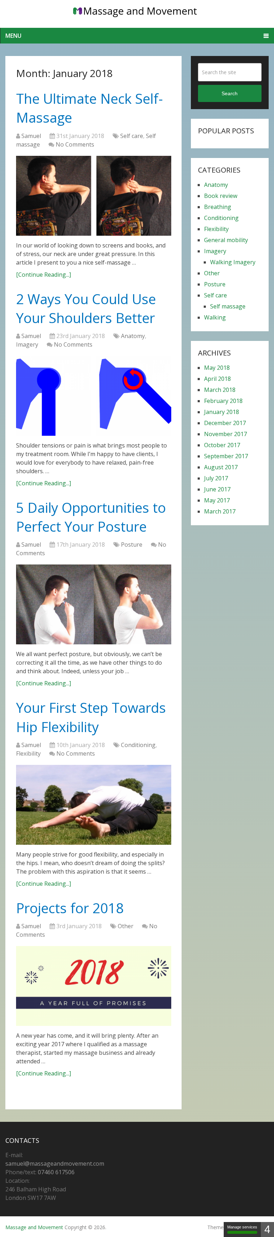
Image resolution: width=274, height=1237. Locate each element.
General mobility (226, 240)
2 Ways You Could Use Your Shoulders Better (86, 308)
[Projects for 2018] (93, 986)
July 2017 (216, 478)
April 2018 (217, 379)
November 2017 (225, 434)
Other (125, 926)
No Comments (75, 144)
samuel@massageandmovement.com (54, 1163)
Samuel (31, 136)
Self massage (227, 306)
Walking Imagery (232, 262)
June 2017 (217, 489)
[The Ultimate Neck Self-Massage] (93, 196)
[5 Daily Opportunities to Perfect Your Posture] (93, 604)
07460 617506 (56, 1172)
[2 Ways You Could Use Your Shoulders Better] (93, 396)
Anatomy (133, 336)
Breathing (217, 207)
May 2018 (217, 368)
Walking (215, 317)
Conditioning (138, 745)
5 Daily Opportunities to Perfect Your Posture (91, 517)
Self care (131, 136)
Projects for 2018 (70, 908)
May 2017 (217, 500)
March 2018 (219, 390)
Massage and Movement (34, 1227)
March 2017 (219, 511)
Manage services (242, 1227)
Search (230, 93)
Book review (220, 196)
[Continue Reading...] (43, 274)
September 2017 (226, 456)
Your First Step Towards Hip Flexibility (91, 717)
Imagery (27, 344)
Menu (13, 36)
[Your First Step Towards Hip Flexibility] (93, 805)
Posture (131, 544)
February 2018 (223, 401)
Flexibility (28, 753)
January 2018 (221, 412)
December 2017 (225, 423)
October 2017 (222, 445)
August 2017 (221, 467)
